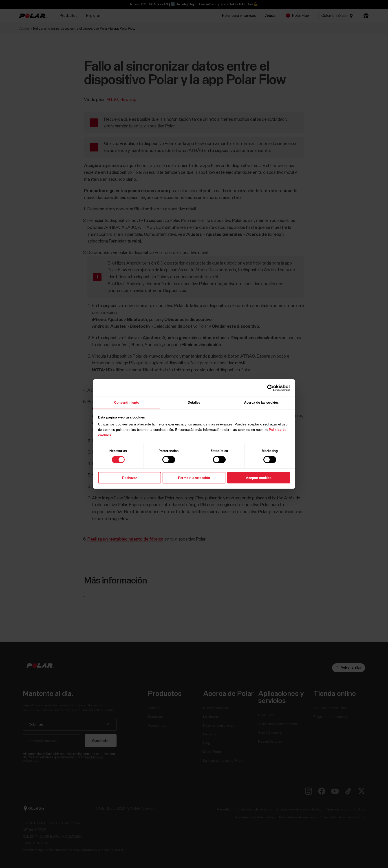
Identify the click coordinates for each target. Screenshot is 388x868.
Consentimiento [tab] (126, 402)
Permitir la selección (194, 478)
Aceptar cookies (258, 478)
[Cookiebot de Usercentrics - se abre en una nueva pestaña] (270, 387)
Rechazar (129, 478)
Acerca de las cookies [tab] (261, 402)
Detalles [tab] (194, 402)
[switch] (168, 459)
